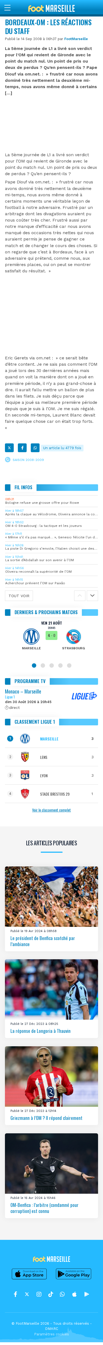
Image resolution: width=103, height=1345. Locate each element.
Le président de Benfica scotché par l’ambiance (42, 941)
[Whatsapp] (35, 447)
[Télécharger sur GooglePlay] (73, 1279)
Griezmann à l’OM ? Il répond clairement (46, 1117)
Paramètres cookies (51, 1334)
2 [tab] (43, 665)
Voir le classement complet (51, 810)
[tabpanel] (51, 639)
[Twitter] (9, 447)
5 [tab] (69, 665)
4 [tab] (60, 665)
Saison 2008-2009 (28, 460)
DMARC (51, 1329)
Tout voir (19, 596)
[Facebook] (22, 447)
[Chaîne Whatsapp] (62, 1294)
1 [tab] (34, 665)
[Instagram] (39, 1294)
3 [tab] (51, 665)
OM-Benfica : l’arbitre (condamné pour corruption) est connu (44, 1207)
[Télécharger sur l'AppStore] (29, 1279)
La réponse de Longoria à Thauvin (40, 1030)
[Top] (88, 1333)
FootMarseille (76, 39)
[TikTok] (50, 1294)
